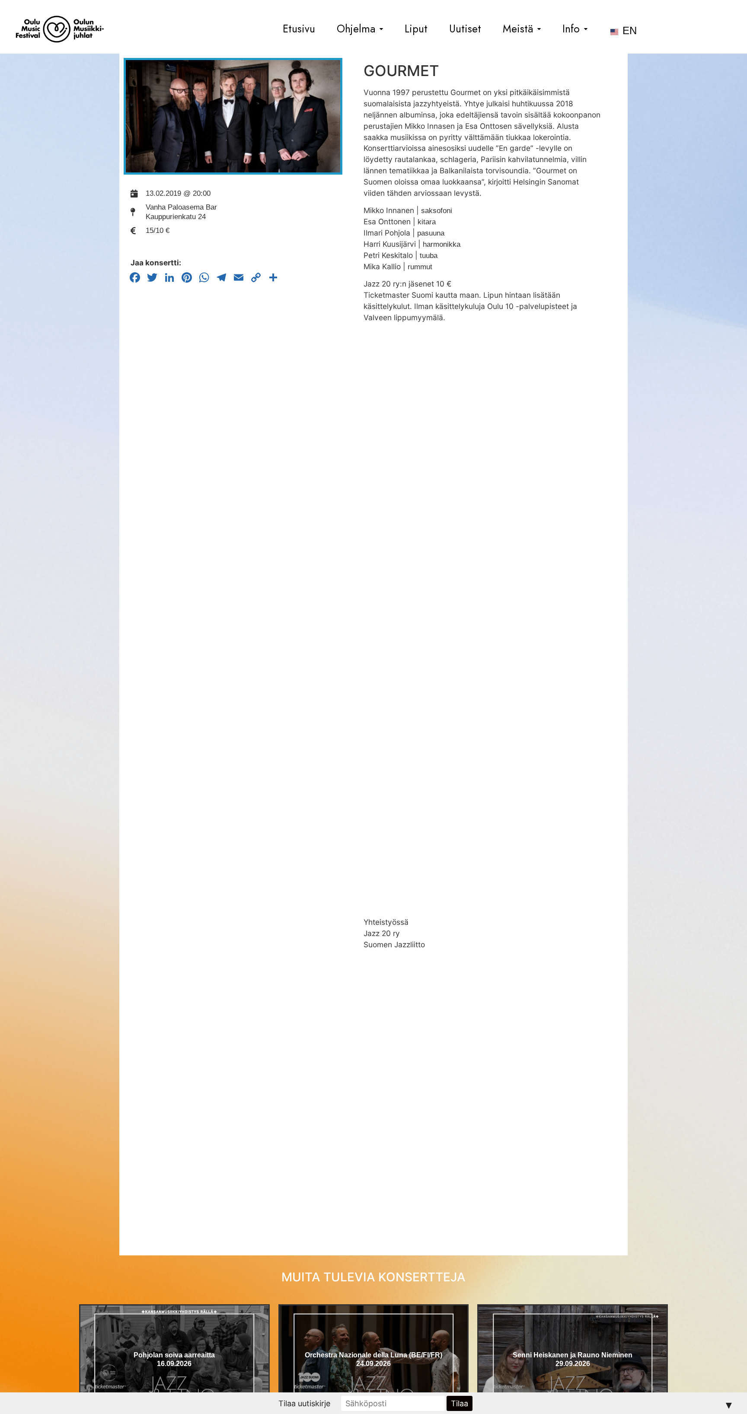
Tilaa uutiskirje (304, 1403)
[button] (359, 29)
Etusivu (299, 29)
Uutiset (465, 29)
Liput (416, 29)
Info (571, 29)
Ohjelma (356, 29)
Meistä (518, 29)
